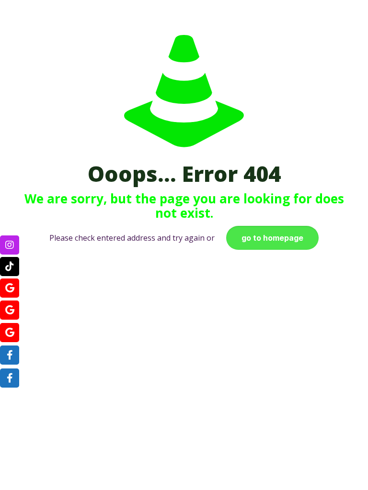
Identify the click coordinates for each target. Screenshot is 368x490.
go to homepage (272, 238)
